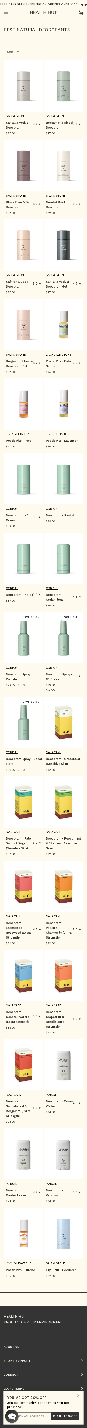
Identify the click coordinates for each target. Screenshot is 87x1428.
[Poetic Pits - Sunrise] (23, 1233)
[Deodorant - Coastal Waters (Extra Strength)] (23, 975)
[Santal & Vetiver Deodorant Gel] (63, 245)
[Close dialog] (79, 1395)
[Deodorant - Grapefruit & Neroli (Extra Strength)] (63, 975)
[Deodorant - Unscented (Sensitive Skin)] (63, 722)
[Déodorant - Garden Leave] (23, 1153)
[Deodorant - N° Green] (23, 478)
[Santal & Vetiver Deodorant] (23, 86)
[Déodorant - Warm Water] (63, 1064)
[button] (12, 1416)
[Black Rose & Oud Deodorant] (23, 165)
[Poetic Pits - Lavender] (63, 404)
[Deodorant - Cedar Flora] (63, 558)
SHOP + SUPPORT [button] (17, 1360)
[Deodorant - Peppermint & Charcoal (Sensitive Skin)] (63, 802)
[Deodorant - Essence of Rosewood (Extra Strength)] (23, 886)
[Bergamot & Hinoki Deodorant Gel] (23, 324)
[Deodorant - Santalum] (63, 478)
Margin (51, 1095)
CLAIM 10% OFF (65, 1416)
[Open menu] (11, 12)
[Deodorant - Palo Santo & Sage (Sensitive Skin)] (23, 802)
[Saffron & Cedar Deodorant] (23, 245)
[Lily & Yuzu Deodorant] (63, 1233)
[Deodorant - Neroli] (23, 558)
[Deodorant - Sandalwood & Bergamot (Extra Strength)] (23, 1064)
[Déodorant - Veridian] (63, 1153)
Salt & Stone (16, 116)
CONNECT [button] (11, 1374)
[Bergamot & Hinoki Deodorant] (63, 86)
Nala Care (53, 752)
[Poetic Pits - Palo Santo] (63, 324)
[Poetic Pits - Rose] (23, 404)
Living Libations (58, 355)
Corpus (12, 509)
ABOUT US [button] (11, 1347)
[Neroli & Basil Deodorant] (63, 165)
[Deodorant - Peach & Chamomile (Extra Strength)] (63, 886)
